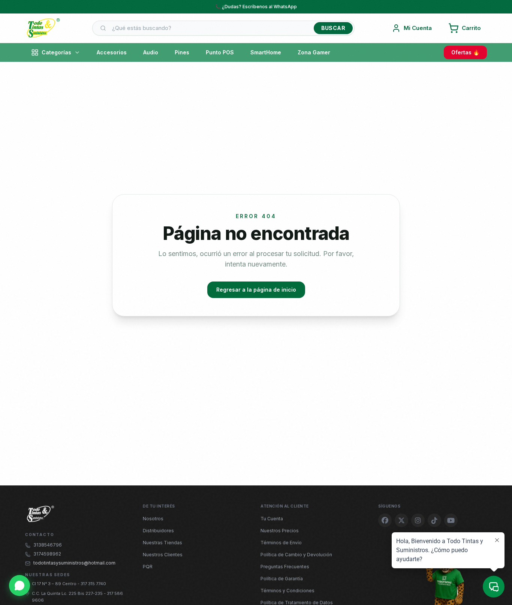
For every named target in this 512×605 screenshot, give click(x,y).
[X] (401, 520)
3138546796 (47, 545)
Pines (182, 52)
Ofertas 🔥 (465, 52)
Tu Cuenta (271, 518)
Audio (150, 52)
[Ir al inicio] (43, 28)
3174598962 (47, 554)
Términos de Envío (281, 542)
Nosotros (153, 518)
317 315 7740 (93, 583)
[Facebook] (385, 520)
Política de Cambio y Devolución (296, 554)
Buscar (333, 28)
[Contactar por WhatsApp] (19, 585)
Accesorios (112, 52)
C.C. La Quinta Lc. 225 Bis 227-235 (68, 593)
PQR (148, 566)
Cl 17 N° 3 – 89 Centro (55, 583)
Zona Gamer (314, 52)
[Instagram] (418, 520)
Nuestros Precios (279, 530)
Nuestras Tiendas (162, 542)
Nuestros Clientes (163, 554)
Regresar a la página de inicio (256, 289)
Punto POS (220, 52)
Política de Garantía (281, 578)
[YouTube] (451, 520)
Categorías (56, 52)
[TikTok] (434, 520)
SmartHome (265, 52)
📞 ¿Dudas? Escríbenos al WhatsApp (256, 6)
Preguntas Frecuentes (284, 566)
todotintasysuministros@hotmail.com (74, 563)
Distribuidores (158, 530)
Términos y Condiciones (287, 590)
